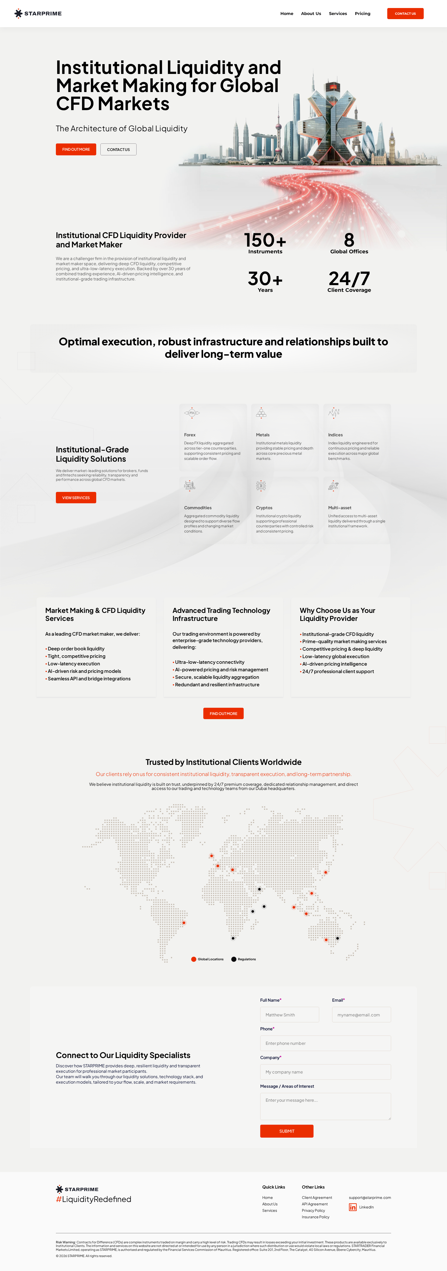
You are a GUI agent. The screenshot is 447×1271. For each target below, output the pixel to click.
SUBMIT (286, 1131)
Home (286, 13)
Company (270, 1057)
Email (338, 1000)
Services (338, 13)
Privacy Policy (313, 1210)
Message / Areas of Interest (287, 1086)
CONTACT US (405, 14)
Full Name (270, 1000)
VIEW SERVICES (76, 497)
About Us (311, 13)
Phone (267, 1028)
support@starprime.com (370, 1197)
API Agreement (315, 1203)
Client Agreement (317, 1197)
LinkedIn (366, 1207)
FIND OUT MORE (76, 149)
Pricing (362, 13)
